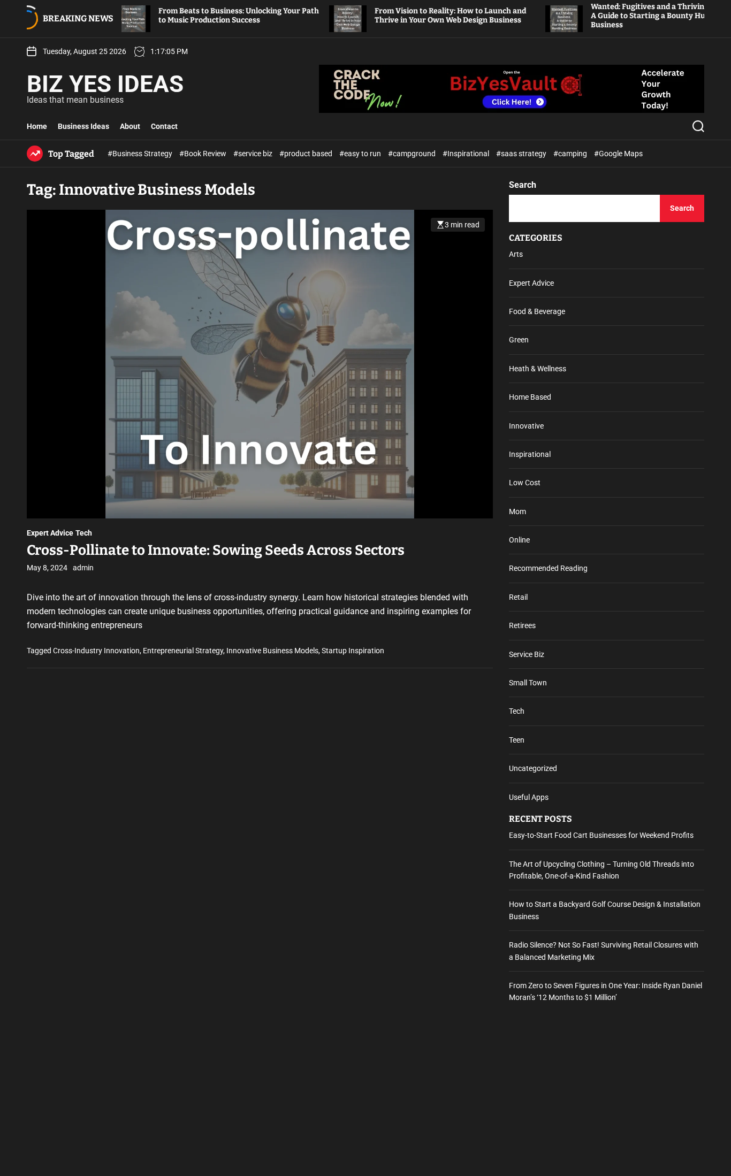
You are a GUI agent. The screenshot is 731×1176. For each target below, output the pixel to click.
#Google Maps (618, 153)
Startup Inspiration (353, 651)
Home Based (530, 397)
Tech (83, 533)
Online (519, 540)
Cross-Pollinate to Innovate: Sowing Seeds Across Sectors (216, 551)
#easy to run (361, 153)
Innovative (526, 426)
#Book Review (203, 153)
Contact (164, 126)
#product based (306, 153)
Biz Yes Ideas (105, 84)
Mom (517, 511)
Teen (516, 740)
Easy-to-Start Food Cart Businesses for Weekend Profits (601, 835)
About (130, 126)
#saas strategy (522, 153)
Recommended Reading (548, 568)
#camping (571, 153)
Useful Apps (529, 797)
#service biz (253, 153)
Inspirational (530, 454)
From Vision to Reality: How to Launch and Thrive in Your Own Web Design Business (417, 15)
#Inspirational (467, 153)
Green (519, 339)
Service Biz (526, 654)
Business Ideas (83, 126)
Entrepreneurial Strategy (183, 651)
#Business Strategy (141, 153)
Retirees (522, 625)
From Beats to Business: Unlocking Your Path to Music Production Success (206, 15)
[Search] (698, 126)
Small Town (528, 682)
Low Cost (524, 482)
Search (522, 185)
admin (83, 568)
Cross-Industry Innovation (96, 651)
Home (37, 126)
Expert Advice (50, 533)
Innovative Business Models (272, 651)
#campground (412, 153)
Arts (516, 254)
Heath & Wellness (537, 368)
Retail (518, 597)
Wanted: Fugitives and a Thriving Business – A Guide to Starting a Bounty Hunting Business (636, 15)
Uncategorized (533, 768)
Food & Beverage (537, 311)
